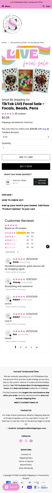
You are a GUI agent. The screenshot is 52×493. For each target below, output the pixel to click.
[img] (19, 259)
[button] (8, 113)
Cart (48, 6)
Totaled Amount (10, 132)
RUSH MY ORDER (19, 180)
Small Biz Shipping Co (28, 475)
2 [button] (20, 347)
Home (4, 43)
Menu (7, 6)
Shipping (6, 122)
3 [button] (26, 347)
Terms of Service (26, 461)
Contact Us (26, 454)
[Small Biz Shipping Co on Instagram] (26, 441)
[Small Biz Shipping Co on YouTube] (31, 441)
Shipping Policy (26, 458)
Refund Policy (26, 465)
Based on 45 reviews (15, 228)
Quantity (6, 143)
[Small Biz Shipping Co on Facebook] (20, 441)
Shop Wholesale (26, 468)
